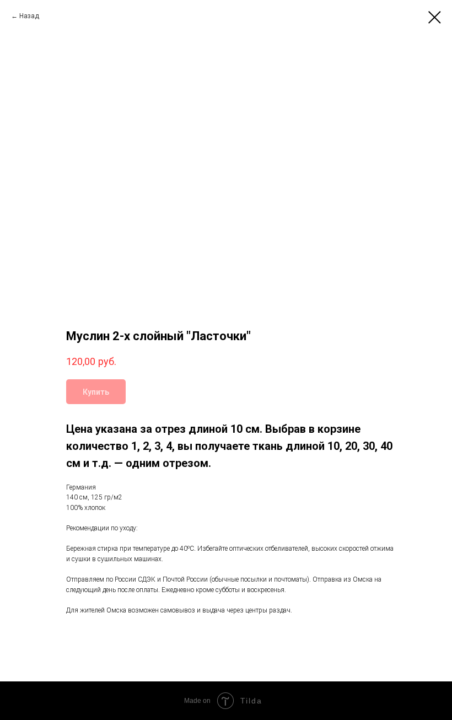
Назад (29, 16)
